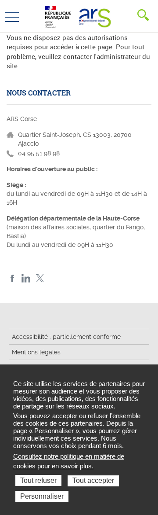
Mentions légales (36, 352)
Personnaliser (42, 496)
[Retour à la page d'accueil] (94, 15)
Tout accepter (93, 480)
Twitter (40, 278)
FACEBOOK (12, 278)
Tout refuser (38, 480)
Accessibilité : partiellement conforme (66, 336)
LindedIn (26, 278)
